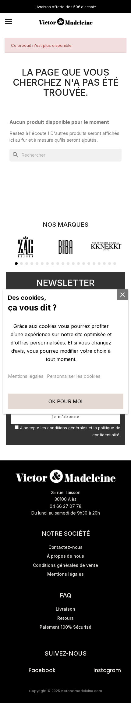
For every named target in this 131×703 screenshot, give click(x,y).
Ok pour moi (65, 401)
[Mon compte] (111, 21)
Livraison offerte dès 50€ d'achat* (65, 7)
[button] (8, 21)
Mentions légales (26, 376)
